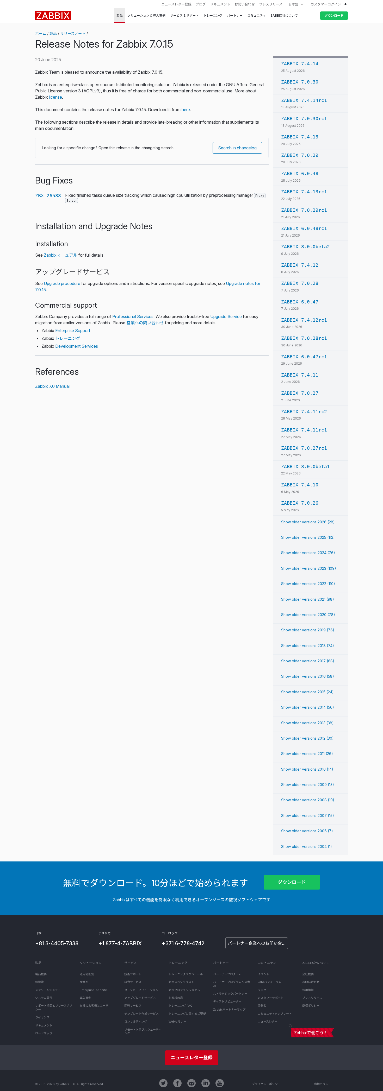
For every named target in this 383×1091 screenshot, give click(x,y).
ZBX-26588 (48, 195)
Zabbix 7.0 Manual (52, 386)
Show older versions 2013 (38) (307, 723)
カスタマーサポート (270, 998)
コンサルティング (135, 1021)
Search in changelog (237, 147)
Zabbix (53, 15)
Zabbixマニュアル (60, 255)
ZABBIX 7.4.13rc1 (304, 191)
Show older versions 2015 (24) (307, 692)
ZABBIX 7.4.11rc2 (304, 411)
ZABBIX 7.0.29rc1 (304, 210)
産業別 (84, 982)
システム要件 (43, 998)
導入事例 (85, 998)
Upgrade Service (226, 316)
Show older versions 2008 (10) (307, 800)
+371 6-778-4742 (183, 943)
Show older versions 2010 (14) (307, 769)
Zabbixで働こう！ (311, 1032)
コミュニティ (267, 963)
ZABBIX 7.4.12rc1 (304, 320)
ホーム (40, 33)
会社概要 (308, 974)
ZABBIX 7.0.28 (299, 283)
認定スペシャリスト (181, 982)
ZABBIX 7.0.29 (299, 155)
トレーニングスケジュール (186, 974)
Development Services (76, 346)
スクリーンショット (48, 990)
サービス (130, 963)
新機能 (39, 982)
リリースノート (72, 33)
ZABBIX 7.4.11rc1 (304, 430)
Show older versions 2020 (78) (308, 614)
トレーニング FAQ (181, 1005)
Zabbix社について (316, 963)
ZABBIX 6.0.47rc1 (304, 356)
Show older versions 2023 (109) (308, 568)
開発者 (262, 1005)
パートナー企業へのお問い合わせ (258, 943)
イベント (263, 974)
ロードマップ (43, 1033)
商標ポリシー (310, 1005)
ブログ (201, 4)
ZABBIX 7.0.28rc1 (304, 338)
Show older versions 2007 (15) (307, 815)
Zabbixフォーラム (269, 982)
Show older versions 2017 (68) (307, 661)
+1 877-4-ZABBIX (120, 943)
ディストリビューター (227, 1001)
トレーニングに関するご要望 (187, 1014)
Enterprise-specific (94, 990)
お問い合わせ (244, 4)
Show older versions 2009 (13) (307, 784)
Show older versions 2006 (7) (307, 831)
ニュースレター (267, 1021)
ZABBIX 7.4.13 (299, 136)
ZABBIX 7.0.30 (299, 82)
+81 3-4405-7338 (56, 943)
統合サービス (132, 982)
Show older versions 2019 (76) (307, 630)
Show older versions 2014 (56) (307, 707)
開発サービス (132, 1005)
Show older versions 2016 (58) (307, 676)
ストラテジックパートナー (230, 993)
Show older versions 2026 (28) (308, 522)
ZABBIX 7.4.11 (299, 375)
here (186, 109)
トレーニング (67, 338)
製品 (53, 33)
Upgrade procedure (62, 283)
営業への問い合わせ (145, 322)
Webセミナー (177, 1021)
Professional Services (132, 316)
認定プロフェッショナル (184, 990)
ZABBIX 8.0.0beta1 (305, 466)
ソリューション (91, 963)
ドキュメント (220, 4)
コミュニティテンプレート (275, 1014)
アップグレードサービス (140, 998)
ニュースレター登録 (176, 4)
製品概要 (41, 974)
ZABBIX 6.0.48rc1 (304, 228)
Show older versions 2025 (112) (308, 537)
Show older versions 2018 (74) (307, 645)
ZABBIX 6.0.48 (299, 173)
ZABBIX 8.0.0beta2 (305, 246)
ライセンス (42, 1017)
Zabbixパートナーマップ (229, 1009)
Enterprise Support (72, 330)
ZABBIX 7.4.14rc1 (304, 100)
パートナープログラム (227, 974)
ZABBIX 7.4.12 (299, 265)
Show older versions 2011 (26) (307, 753)
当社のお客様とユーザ (94, 1005)
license (55, 97)
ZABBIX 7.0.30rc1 (304, 118)
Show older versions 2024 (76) (308, 552)
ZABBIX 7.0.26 (299, 503)
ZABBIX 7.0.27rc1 (304, 448)
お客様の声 (176, 998)
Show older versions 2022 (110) (308, 583)
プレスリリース (270, 4)
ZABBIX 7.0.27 (299, 393)
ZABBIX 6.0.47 (299, 302)
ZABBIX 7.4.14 (299, 63)
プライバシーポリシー (266, 1084)
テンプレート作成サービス (141, 1014)
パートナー (221, 963)
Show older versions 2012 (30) (307, 738)
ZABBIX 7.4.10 (299, 484)
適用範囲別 (87, 974)
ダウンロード (334, 15)
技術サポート (132, 974)
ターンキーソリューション (141, 990)
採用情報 (308, 990)
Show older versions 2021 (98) (307, 599)
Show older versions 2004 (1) (306, 846)
